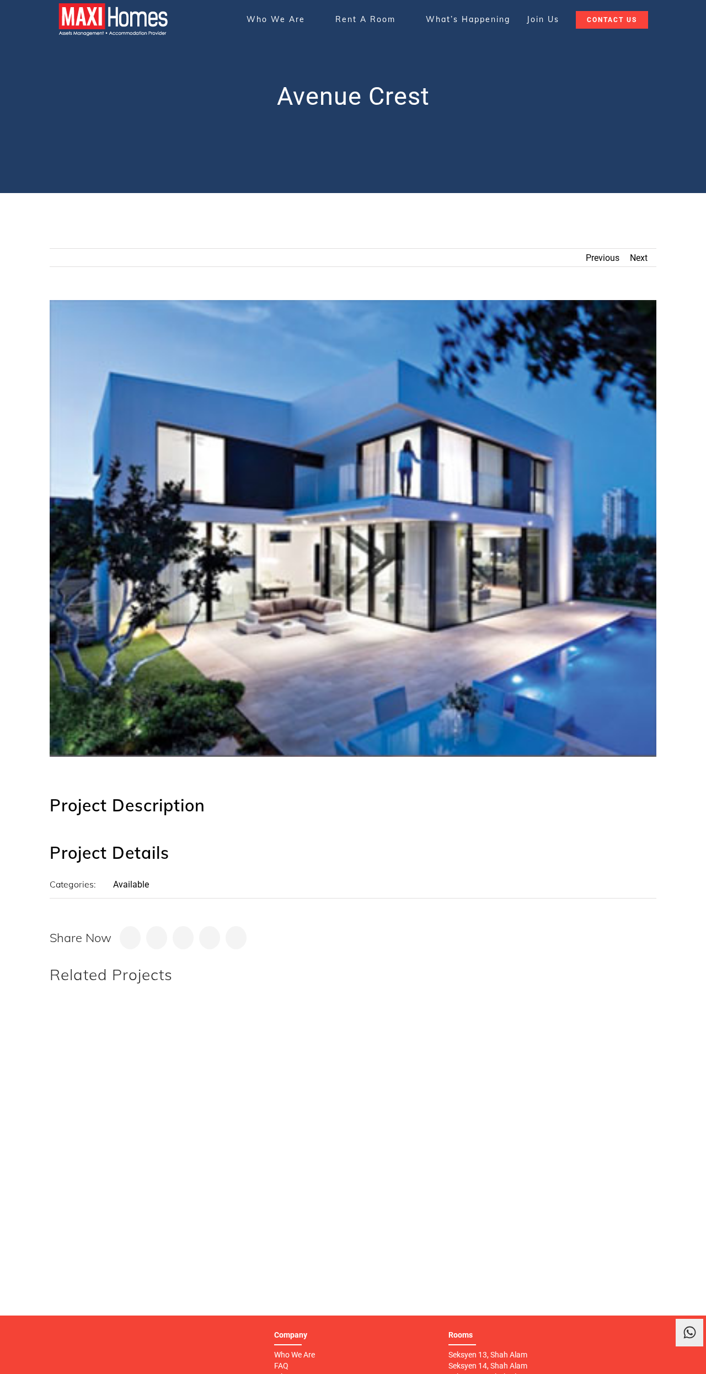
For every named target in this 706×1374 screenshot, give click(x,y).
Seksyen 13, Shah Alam (487, 1354)
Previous (602, 258)
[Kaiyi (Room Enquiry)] (689, 1360)
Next (639, 258)
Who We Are (294, 1354)
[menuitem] (282, 19)
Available (131, 884)
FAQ (281, 1365)
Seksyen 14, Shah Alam (487, 1365)
